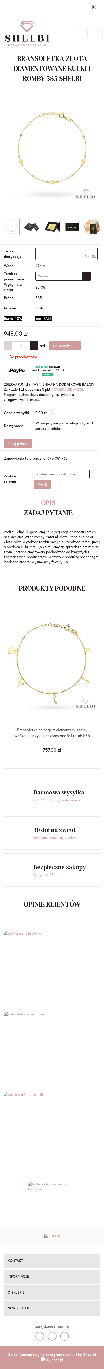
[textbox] (66, 254)
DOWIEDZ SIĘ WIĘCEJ (67, 389)
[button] (52, 1261)
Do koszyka (62, 345)
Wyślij (42, 484)
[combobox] (63, 276)
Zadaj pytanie (18, 443)
